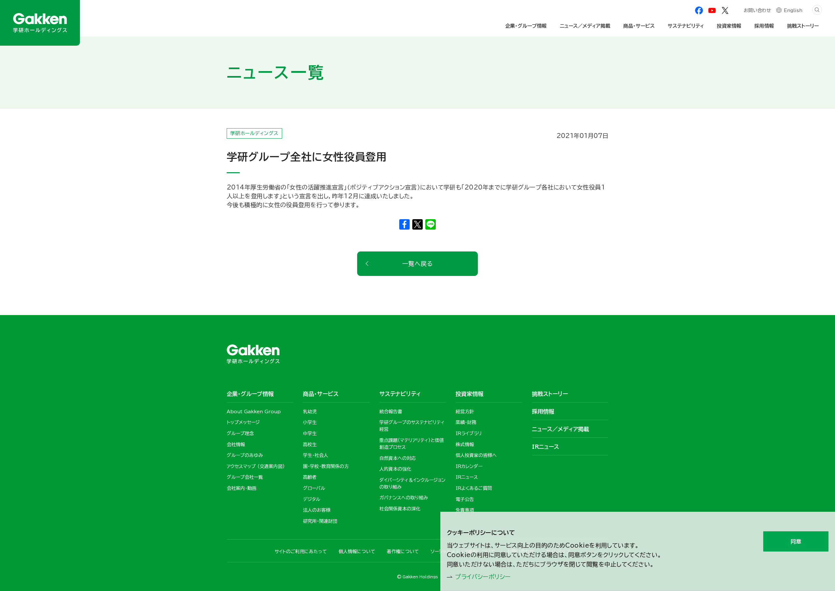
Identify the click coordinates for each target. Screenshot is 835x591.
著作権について (403, 551)
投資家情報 (729, 25)
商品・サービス (639, 25)
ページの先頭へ (626, 292)
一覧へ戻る (417, 263)
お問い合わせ (757, 10)
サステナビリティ (686, 25)
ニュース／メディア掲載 (585, 25)
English (793, 10)
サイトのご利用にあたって (301, 551)
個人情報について (357, 551)
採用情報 (764, 25)
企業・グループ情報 (526, 25)
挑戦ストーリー (803, 25)
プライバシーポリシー (483, 577)
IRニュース (545, 446)
